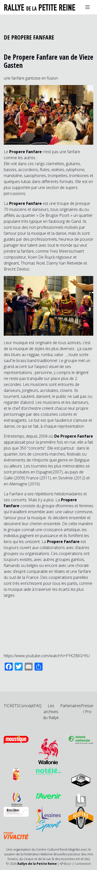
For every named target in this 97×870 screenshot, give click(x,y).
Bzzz (67, 863)
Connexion (83, 863)
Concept (26, 705)
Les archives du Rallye (51, 711)
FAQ (38, 705)
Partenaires (70, 705)
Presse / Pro (87, 708)
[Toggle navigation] (87, 7)
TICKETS (11, 705)
